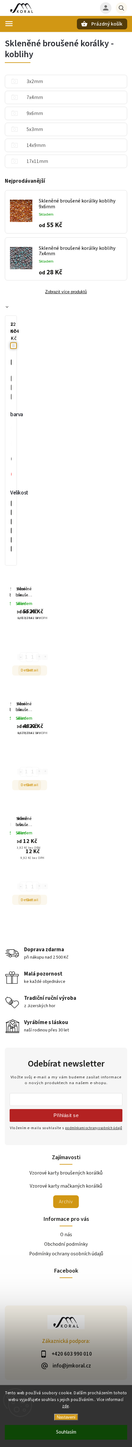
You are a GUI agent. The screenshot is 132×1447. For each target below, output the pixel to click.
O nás (66, 1234)
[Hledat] (121, 8)
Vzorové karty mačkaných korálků (66, 1186)
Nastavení (66, 1417)
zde (65, 1406)
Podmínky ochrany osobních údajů (66, 1253)
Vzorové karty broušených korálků (66, 1172)
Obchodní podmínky (66, 1244)
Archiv (66, 1201)
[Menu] (9, 23)
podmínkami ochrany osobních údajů (93, 1128)
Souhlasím (66, 1432)
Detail (32, 670)
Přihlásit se (66, 1115)
